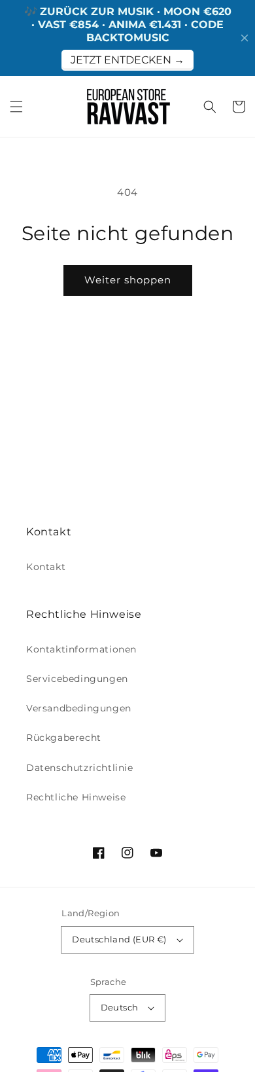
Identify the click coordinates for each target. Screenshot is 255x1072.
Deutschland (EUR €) (119, 939)
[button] (16, 106)
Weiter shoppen (127, 280)
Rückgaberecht (63, 737)
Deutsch (120, 1007)
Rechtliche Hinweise (76, 797)
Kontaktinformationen (81, 649)
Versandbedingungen (78, 708)
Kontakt (45, 567)
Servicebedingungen (77, 679)
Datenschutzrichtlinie (79, 768)
